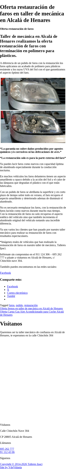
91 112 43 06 (7, 452)
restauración (31, 305)
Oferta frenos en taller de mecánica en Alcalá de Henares (31, 308)
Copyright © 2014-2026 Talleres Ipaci (21, 464)
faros (11, 305)
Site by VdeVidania (11, 467)
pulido (19, 305)
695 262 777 (7, 448)
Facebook (5, 272)
